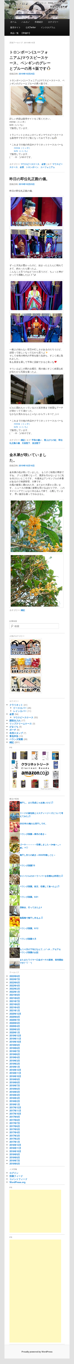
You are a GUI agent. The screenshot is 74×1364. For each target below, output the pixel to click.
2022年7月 (14, 979)
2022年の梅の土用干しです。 (33, 823)
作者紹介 (39, 21)
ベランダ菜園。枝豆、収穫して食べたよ (38, 886)
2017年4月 (14, 1132)
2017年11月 (15, 1110)
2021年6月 (14, 1004)
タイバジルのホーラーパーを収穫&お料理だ (40, 875)
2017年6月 (14, 1126)
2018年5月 (14, 1091)
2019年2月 (14, 1063)
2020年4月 (14, 1026)
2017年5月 (14, 1129)
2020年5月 (14, 1023)
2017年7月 (14, 1123)
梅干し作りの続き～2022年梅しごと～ (38, 854)
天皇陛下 (26, 443)
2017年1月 (14, 1141)
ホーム (13, 21)
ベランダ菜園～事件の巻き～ (33, 834)
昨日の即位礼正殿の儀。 (29, 178)
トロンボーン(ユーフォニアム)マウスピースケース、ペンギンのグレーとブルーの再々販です (30, 60)
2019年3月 (14, 1060)
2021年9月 (14, 994)
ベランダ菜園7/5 (27, 865)
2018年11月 (15, 1073)
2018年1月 (14, 1104)
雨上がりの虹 (50, 439)
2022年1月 (14, 991)
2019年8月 (14, 1048)
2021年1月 (14, 1010)
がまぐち (13, 726)
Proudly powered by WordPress (37, 1351)
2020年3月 (14, 1029)
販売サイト (15, 27)
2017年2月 (14, 1138)
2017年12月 (15, 1107)
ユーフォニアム (47, 167)
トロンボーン (32, 167)
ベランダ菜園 (16, 739)
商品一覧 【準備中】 (20, 32)
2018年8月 (14, 1082)
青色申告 (13, 736)
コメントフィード (18, 1179)
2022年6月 (14, 982)
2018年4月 (14, 1094)
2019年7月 (14, 1051)
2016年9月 (14, 1154)
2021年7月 (14, 1001)
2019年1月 (14, 1066)
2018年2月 (14, 1101)
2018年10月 (15, 1076)
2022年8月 (14, 976)
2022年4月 (14, 985)
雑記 (23, 439)
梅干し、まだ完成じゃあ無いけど (35, 802)
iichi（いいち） (19, 150)
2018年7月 (14, 1085)
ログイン (13, 1172)
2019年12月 (15, 1035)
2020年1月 (14, 1032)
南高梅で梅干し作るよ (30, 917)
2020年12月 (15, 1013)
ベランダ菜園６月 (28, 938)
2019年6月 (14, 1054)
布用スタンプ (16, 733)
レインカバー (20, 711)
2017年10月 (15, 1113)
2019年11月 (15, 1038)
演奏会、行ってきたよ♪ (31, 907)
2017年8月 (14, 1120)
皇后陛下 (36, 443)
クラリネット (16, 704)
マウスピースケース (30, 164)
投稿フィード (16, 1176)
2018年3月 (14, 1098)
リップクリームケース (20, 723)
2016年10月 (15, 1151)
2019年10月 (15, 1041)
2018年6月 (14, 1088)
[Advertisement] (35, 1211)
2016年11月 (15, 1148)
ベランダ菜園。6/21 (29, 896)
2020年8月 (14, 1016)
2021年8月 (14, 998)
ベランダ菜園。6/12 (29, 928)
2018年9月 (14, 1079)
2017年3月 (14, 1135)
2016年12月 (15, 1144)
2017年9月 (14, 1116)
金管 (43, 164)
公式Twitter (31, 27)
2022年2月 (14, 988)
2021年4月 (14, 1007)
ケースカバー (20, 707)
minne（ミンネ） (20, 147)
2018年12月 (15, 1069)
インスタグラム (48, 27)
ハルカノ (26, 21)
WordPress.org (17, 1182)
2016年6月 (14, 1163)
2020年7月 (14, 1019)
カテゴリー (53, 21)
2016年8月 (14, 1157)
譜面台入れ (15, 720)
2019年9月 (14, 1045)
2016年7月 (14, 1160)
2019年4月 (14, 1057)
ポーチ (12, 729)
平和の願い (37, 439)
